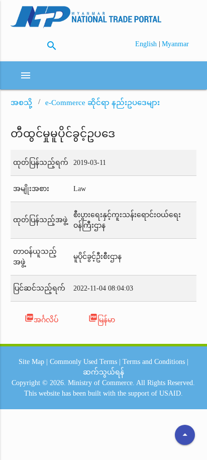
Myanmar (175, 44)
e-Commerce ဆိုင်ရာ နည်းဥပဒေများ (102, 103)
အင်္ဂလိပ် (41, 318)
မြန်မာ (101, 318)
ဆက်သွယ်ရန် (103, 372)
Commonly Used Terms (83, 361)
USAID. (171, 393)
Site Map (31, 361)
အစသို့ (21, 103)
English (147, 44)
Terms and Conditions (154, 361)
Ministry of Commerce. (101, 383)
